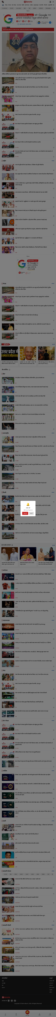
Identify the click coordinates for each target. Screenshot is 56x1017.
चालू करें (25, 513)
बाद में (31, 513)
